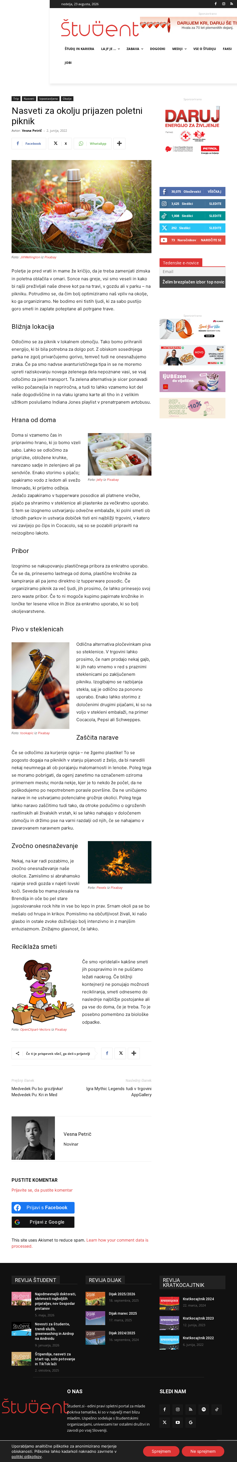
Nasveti (29, 99)
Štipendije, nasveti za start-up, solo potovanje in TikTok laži (55, 1359)
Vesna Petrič (32, 130)
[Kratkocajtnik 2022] (169, 1343)
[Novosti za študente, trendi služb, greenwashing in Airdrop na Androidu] (21, 1329)
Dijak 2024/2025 (122, 1333)
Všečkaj (214, 191)
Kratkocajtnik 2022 (198, 1338)
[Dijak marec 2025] (95, 1318)
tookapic (27, 733)
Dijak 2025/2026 (122, 1294)
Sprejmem (161, 1451)
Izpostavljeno (48, 99)
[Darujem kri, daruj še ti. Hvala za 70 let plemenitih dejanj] (192, 155)
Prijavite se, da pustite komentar (42, 1190)
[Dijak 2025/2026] (95, 1299)
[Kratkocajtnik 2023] (169, 1323)
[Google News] (191, 1423)
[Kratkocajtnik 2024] (169, 1304)
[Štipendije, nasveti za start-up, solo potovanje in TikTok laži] (21, 1359)
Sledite (215, 203)
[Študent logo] (100, 27)
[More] (119, 143)
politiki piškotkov (27, 1456)
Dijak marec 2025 (123, 1313)
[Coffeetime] (192, 421)
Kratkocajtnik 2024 (198, 1299)
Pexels (101, 888)
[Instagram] (223, 4)
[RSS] (231, 4)
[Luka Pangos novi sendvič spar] (192, 368)
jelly (100, 480)
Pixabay (50, 257)
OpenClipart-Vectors (35, 1029)
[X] (120, 1053)
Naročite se (211, 240)
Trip (16, 99)
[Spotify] (204, 1410)
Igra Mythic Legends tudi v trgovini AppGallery (118, 1091)
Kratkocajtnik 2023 (198, 1318)
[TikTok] (217, 1410)
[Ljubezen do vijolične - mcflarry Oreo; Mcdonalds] (192, 395)
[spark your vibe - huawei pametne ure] (192, 342)
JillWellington (30, 257)
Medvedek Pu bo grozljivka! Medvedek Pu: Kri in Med (37, 1091)
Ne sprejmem (203, 1451)
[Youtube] (178, 1423)
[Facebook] (215, 4)
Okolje (67, 99)
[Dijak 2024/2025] (95, 1338)
